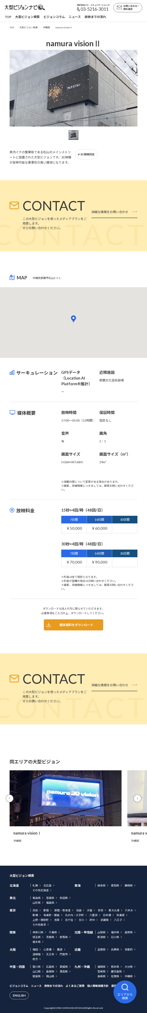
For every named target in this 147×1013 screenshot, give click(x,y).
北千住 (69, 919)
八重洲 (93, 915)
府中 (92, 919)
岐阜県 (101, 885)
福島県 (50, 902)
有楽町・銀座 (51, 915)
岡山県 (50, 976)
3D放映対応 (87, 154)
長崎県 (101, 976)
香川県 (37, 966)
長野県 (129, 932)
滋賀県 (101, 949)
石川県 (115, 937)
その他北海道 (41, 890)
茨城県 (50, 937)
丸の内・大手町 (74, 915)
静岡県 (129, 885)
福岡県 (101, 966)
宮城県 (50, 897)
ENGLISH (19, 995)
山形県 (37, 902)
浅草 (57, 919)
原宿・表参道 (62, 910)
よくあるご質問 (75, 985)
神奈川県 (38, 932)
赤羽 (100, 910)
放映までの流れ (95, 17)
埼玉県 (37, 937)
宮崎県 (101, 971)
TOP (12, 27)
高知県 (64, 971)
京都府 (129, 949)
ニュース (75, 17)
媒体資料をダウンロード (76, 625)
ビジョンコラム (54, 17)
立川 (81, 919)
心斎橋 (47, 949)
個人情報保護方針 (98, 985)
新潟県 (101, 937)
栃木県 (37, 941)
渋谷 (35, 910)
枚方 (35, 959)
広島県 (50, 966)
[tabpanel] (73, 88)
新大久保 (114, 910)
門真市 (64, 954)
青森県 (37, 897)
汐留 (89, 910)
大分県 (129, 966)
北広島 (47, 885)
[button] (73, 319)
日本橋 (107, 915)
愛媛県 (64, 966)
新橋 (35, 915)
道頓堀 (37, 954)
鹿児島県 (116, 971)
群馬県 (64, 937)
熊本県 (115, 966)
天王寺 (50, 954)
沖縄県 (46, 27)
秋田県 (64, 897)
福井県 (115, 932)
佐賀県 (115, 976)
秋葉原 (121, 915)
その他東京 (39, 924)
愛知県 (115, 885)
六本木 (129, 910)
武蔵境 (104, 919)
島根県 (50, 971)
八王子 (118, 919)
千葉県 (53, 932)
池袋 (78, 910)
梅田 (35, 949)
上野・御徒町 (41, 919)
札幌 (35, 885)
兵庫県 (115, 949)
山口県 (37, 971)
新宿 (46, 910)
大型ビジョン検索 (27, 17)
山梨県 (101, 932)
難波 (59, 949)
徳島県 (37, 976)
